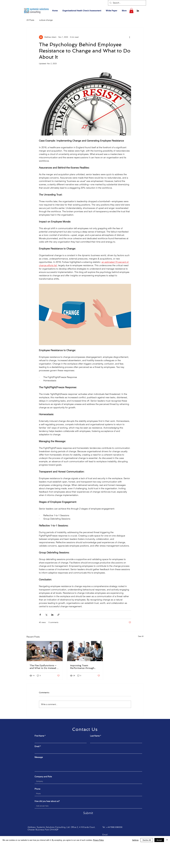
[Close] (167, 840)
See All (140, 636)
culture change (46, 20)
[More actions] (129, 37)
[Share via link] (58, 615)
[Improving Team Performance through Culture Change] (85, 651)
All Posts (30, 20)
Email (37, 746)
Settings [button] (135, 840)
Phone (37, 789)
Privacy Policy (98, 840)
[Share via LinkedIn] (52, 615)
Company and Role (43, 776)
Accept (159, 840)
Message (39, 757)
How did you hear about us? (47, 801)
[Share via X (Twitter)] (46, 615)
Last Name (95, 736)
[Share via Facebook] (40, 615)
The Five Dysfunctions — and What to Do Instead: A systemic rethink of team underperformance (44, 666)
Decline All (147, 840)
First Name (39, 736)
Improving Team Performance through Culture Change (82, 666)
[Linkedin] (137, 10)
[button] (131, 10)
